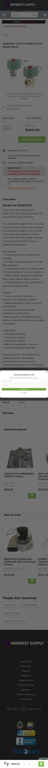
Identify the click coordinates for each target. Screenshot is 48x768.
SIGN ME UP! (24, 389)
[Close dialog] (46, 372)
